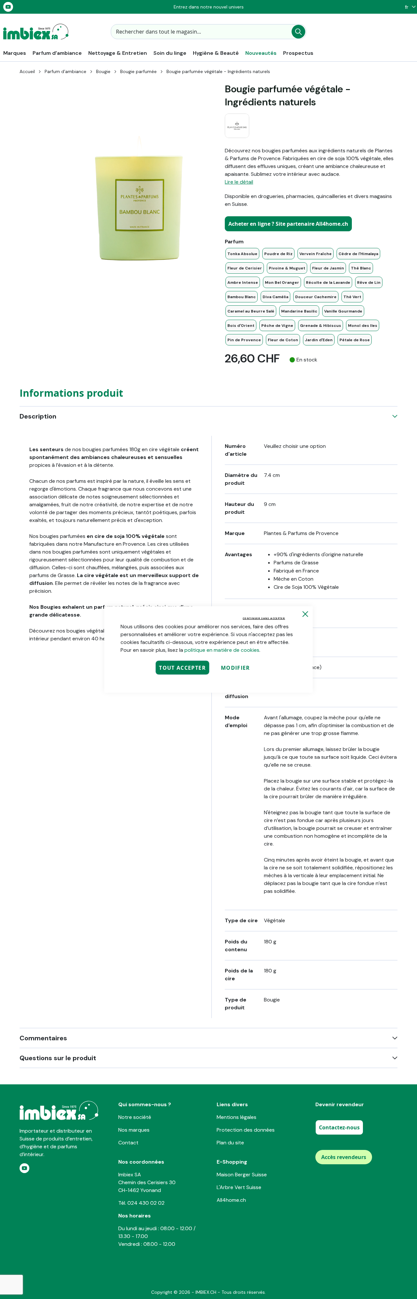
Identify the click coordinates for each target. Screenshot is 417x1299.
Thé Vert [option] (352, 296)
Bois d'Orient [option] (240, 325)
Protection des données (246, 1129)
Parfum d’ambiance (65, 71)
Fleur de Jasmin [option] (328, 268)
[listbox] (311, 296)
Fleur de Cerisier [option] (244, 268)
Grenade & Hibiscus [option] (320, 325)
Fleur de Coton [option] (283, 340)
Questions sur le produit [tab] (58, 1058)
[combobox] (208, 31)
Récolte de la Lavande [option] (328, 282)
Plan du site (230, 1142)
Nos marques (134, 1129)
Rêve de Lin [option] (369, 282)
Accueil (27, 71)
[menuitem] (14, 53)
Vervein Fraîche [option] (315, 253)
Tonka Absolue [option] (242, 253)
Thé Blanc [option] (361, 268)
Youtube (8, 7)
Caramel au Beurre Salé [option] (250, 311)
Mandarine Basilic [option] (299, 311)
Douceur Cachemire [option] (316, 296)
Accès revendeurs (343, 1157)
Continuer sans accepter (264, 618)
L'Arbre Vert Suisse (239, 1187)
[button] (409, 7)
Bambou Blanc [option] (241, 296)
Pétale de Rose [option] (354, 340)
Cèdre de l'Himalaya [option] (358, 253)
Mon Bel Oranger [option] (282, 282)
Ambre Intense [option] (242, 282)
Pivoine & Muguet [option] (287, 268)
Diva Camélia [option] (275, 296)
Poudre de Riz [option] (278, 253)
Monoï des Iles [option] (362, 325)
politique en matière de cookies (221, 650)
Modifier (235, 667)
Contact (128, 1142)
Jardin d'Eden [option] (319, 340)
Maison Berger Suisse (242, 1174)
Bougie (103, 71)
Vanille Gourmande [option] (343, 311)
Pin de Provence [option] (244, 340)
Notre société (134, 1117)
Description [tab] (38, 416)
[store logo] (35, 32)
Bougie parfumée (138, 71)
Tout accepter (182, 667)
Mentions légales (236, 1117)
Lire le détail (239, 181)
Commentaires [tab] (43, 1038)
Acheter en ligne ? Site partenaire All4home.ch (288, 223)
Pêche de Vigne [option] (277, 325)
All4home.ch (231, 1200)
